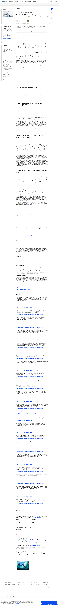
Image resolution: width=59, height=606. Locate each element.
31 (29, 215)
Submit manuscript (28, 1)
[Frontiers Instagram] (13, 596)
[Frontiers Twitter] (7, 596)
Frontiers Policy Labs (34, 582)
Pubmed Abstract (20, 302)
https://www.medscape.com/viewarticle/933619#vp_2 (27, 413)
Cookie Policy (18, 603)
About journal (33, 4)
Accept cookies (49, 604)
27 (41, 212)
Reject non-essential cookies (49, 602)
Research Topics (21, 4)
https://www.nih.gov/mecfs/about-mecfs (24, 289)
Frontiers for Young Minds (35, 584)
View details (45, 31)
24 (42, 198)
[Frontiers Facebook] (5, 596)
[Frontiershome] (4, 1)
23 (24, 165)
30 (22, 215)
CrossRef (26, 302)
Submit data (34, 1)
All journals (16, 1)
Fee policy (6, 587)
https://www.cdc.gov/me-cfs (22, 287)
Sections (12, 4)
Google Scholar (31, 302)
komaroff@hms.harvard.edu (35, 545)
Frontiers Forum (33, 580)
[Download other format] (52, 10)
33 (19, 216)
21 (29, 164)
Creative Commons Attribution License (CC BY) (24, 539)
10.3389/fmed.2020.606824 (36, 517)
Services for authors (8, 582)
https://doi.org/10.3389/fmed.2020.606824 (26, 12)
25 (31, 204)
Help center (45, 580)
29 (43, 212)
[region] (29, 602)
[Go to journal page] (8, 14)
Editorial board (27, 4)
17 (16, 96)
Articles (17, 4)
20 (31, 122)
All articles (21, 1)
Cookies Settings (49, 599)
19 (40, 119)
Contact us (45, 584)
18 (32, 96)
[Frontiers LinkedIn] (10, 596)
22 (30, 164)
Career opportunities (46, 587)
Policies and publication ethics (10, 584)
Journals (19, 584)
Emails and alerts (45, 582)
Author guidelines (8, 580)
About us (10, 1)
